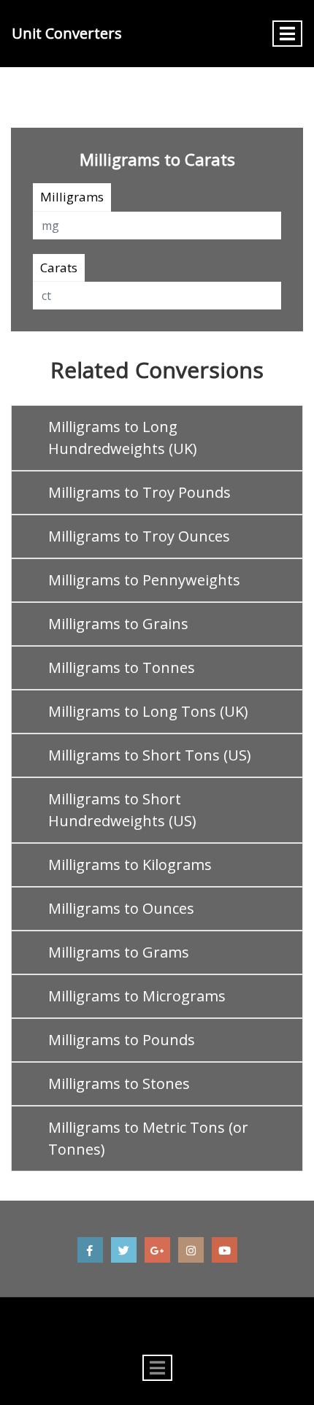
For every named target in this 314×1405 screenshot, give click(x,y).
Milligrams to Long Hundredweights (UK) (122, 437)
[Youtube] (224, 1250)
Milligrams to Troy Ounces (139, 536)
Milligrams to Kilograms (130, 864)
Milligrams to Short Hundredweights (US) (122, 810)
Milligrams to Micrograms (137, 996)
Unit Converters (67, 33)
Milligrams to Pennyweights (144, 580)
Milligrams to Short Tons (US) (149, 755)
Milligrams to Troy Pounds (139, 492)
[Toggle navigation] (287, 33)
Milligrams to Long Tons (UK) (148, 711)
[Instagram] (191, 1250)
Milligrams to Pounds (121, 1040)
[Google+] (157, 1250)
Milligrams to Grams (118, 952)
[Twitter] (124, 1250)
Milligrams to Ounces (121, 908)
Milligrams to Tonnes (121, 667)
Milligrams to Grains (118, 624)
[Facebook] (90, 1250)
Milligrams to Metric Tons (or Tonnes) (148, 1138)
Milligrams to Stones (119, 1083)
